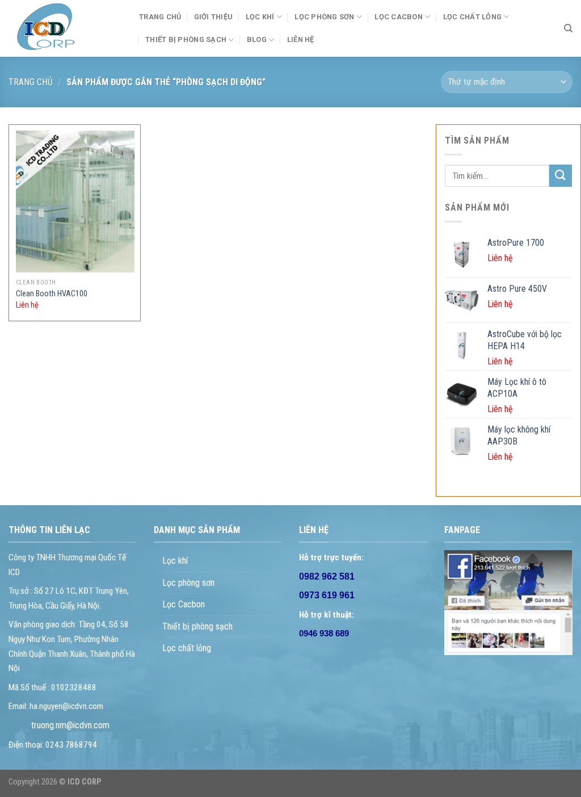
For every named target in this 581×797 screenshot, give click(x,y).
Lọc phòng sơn (324, 16)
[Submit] (560, 176)
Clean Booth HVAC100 (51, 294)
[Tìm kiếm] (568, 28)
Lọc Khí (260, 16)
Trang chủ (31, 82)
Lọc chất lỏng (472, 16)
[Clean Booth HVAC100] (75, 202)
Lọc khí (175, 560)
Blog (257, 39)
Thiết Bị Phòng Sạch (185, 39)
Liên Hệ (300, 39)
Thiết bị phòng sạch (197, 626)
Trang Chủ (160, 16)
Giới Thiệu (213, 16)
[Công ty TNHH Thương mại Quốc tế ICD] (65, 28)
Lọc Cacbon (398, 16)
